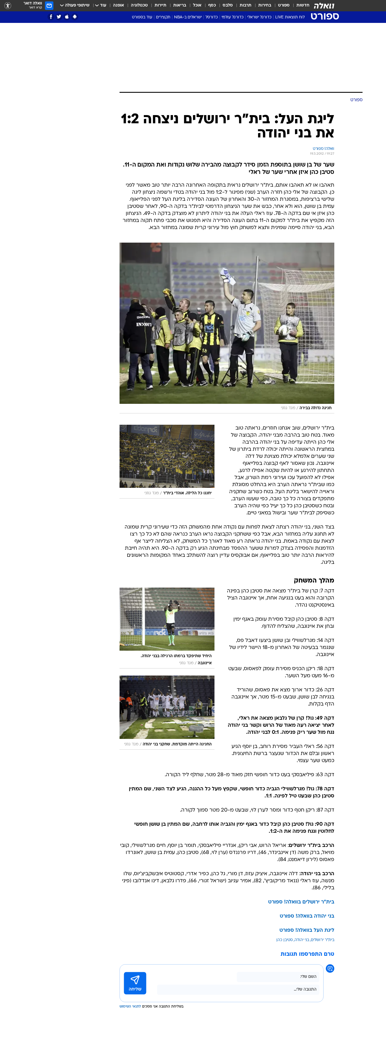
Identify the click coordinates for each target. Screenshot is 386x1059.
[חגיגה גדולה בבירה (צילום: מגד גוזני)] (227, 328)
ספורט (284, 5)
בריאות (179, 5)
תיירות (160, 5)
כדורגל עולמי (233, 17)
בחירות (264, 5)
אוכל (197, 5)
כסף (212, 5)
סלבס (228, 5)
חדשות (302, 5)
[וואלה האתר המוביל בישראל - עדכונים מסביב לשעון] (324, 5)
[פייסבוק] (51, 16)
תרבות (245, 5)
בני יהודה (301, 940)
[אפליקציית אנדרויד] (74, 16)
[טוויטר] (58, 16)
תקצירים (163, 17)
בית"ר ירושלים (322, 940)
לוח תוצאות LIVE (290, 17)
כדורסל (211, 17)
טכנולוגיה (139, 5)
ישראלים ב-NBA (188, 17)
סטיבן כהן (284, 940)
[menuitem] (299, 6)
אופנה (118, 5)
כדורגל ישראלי (259, 17)
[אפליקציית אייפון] (66, 16)
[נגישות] (7, 5)
